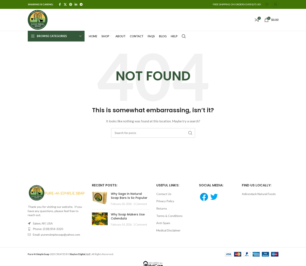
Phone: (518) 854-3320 (48, 229)
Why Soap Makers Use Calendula (128, 216)
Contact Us (163, 194)
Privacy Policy (165, 201)
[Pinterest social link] (70, 4)
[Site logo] (38, 19)
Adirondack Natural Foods (259, 194)
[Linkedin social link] (75, 4)
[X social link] (65, 4)
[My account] (275, 4)
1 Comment (140, 204)
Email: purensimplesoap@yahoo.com (56, 234)
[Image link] (57, 192)
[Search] (184, 36)
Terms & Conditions (169, 216)
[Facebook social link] (59, 4)
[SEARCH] (190, 133)
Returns (161, 208)
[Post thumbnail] (100, 199)
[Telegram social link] (81, 4)
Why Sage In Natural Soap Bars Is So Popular (129, 196)
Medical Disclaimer (168, 230)
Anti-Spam (163, 223)
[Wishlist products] (266, 4)
